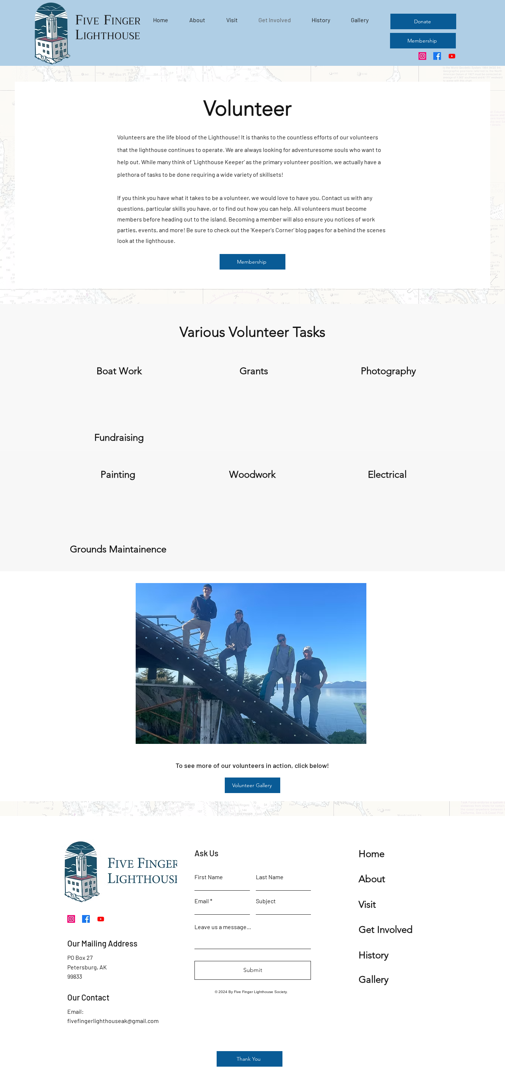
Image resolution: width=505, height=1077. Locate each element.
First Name (208, 877)
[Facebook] (437, 56)
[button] (271, 663)
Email (201, 901)
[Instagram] (422, 56)
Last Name (270, 877)
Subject (266, 901)
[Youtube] (452, 56)
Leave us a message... (222, 927)
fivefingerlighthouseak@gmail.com (113, 1020)
